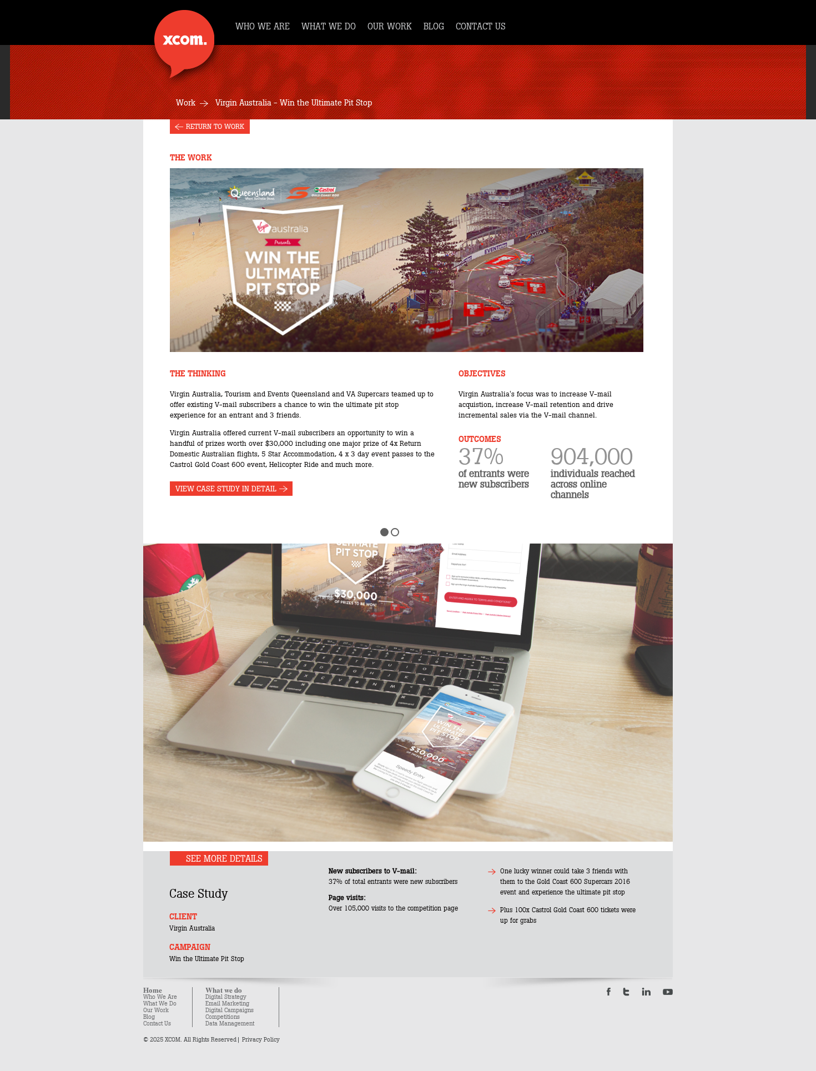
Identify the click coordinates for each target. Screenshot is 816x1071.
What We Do (160, 1003)
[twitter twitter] (626, 992)
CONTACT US (481, 27)
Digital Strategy (225, 996)
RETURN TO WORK (215, 126)
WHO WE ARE (262, 27)
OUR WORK (389, 27)
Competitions (222, 1016)
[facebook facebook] (609, 992)
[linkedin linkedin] (646, 992)
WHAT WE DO (328, 27)
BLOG (434, 27)
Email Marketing (227, 1003)
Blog (149, 1016)
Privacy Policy (261, 1039)
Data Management (229, 1023)
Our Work (156, 1010)
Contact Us (157, 1023)
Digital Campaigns (229, 1010)
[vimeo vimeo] (668, 992)
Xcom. (184, 44)
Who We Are (160, 996)
